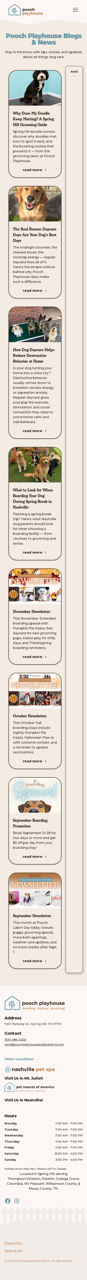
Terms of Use (13, 1250)
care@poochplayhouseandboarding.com (34, 1044)
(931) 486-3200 (15, 1039)
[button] (75, 10)
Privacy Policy (13, 1243)
